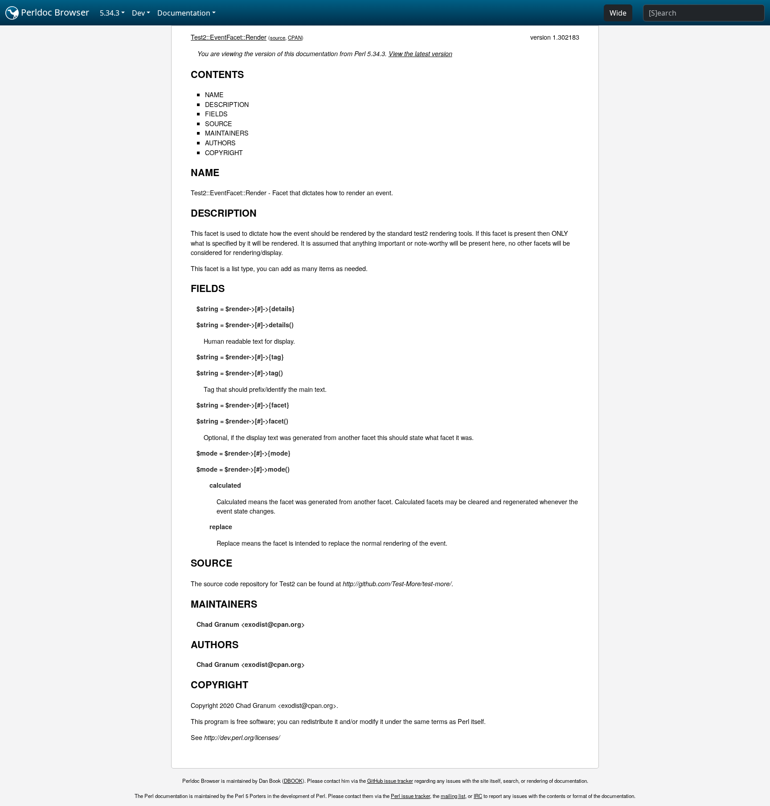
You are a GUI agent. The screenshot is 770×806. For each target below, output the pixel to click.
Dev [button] (138, 13)
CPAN (295, 37)
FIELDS (216, 113)
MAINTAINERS (227, 132)
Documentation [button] (183, 13)
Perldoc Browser (54, 12)
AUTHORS (220, 142)
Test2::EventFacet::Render (228, 36)
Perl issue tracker (410, 795)
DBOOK (293, 780)
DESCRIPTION (227, 104)
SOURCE (218, 123)
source (277, 37)
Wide (618, 13)
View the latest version (420, 53)
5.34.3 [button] (109, 13)
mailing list (453, 795)
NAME (214, 94)
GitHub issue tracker (390, 780)
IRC (478, 795)
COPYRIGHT (224, 152)
